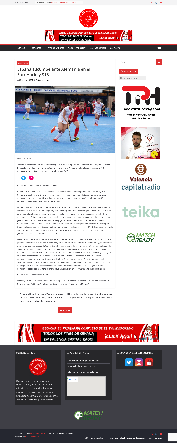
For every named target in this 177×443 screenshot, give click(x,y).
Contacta (158, 438)
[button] (26, 48)
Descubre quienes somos (39, 399)
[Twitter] (129, 362)
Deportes (36, 48)
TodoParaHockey (76, 48)
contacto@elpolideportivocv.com (83, 360)
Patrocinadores (56, 48)
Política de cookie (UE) (115, 438)
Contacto (115, 48)
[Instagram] (139, 362)
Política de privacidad (93, 438)
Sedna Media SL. (32, 436)
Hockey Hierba (23, 63)
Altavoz (21, 48)
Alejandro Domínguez (44, 80)
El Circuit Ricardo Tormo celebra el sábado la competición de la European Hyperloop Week (89, 296)
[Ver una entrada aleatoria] (159, 48)
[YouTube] (149, 362)
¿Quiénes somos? (98, 48)
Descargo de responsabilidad (140, 438)
